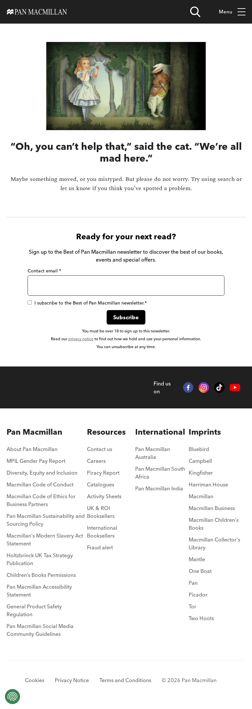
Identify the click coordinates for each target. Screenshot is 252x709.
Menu (225, 12)
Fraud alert (100, 547)
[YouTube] (235, 387)
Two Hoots (201, 618)
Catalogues (100, 484)
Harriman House (208, 484)
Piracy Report (103, 472)
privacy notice (81, 338)
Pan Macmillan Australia (152, 453)
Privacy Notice (72, 680)
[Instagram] (204, 387)
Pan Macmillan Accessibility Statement (39, 590)
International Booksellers (102, 531)
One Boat (200, 571)
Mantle (197, 559)
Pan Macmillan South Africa (160, 472)
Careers (96, 461)
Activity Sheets (104, 496)
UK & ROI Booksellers (101, 512)
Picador (198, 594)
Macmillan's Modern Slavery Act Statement (45, 539)
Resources (106, 432)
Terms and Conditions (125, 680)
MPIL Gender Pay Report (36, 461)
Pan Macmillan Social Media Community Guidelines (40, 630)
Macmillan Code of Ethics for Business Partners (41, 500)
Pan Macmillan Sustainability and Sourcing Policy (46, 520)
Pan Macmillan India (159, 488)
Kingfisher (201, 472)
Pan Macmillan (34, 432)
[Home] (37, 12)
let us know (75, 188)
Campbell (200, 461)
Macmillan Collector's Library (214, 543)
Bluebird (199, 449)
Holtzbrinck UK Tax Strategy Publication (40, 559)
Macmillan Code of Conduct (40, 484)
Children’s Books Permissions (41, 575)
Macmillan (201, 496)
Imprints (205, 432)
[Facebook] (188, 387)
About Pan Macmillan (32, 449)
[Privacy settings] (12, 696)
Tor (192, 606)
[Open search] (195, 12)
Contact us (99, 449)
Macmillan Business (212, 508)
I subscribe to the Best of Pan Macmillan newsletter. (90, 303)
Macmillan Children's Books (214, 524)
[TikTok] (219, 387)
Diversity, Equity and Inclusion (42, 472)
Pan (193, 583)
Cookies (34, 680)
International (160, 432)
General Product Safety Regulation (34, 610)
